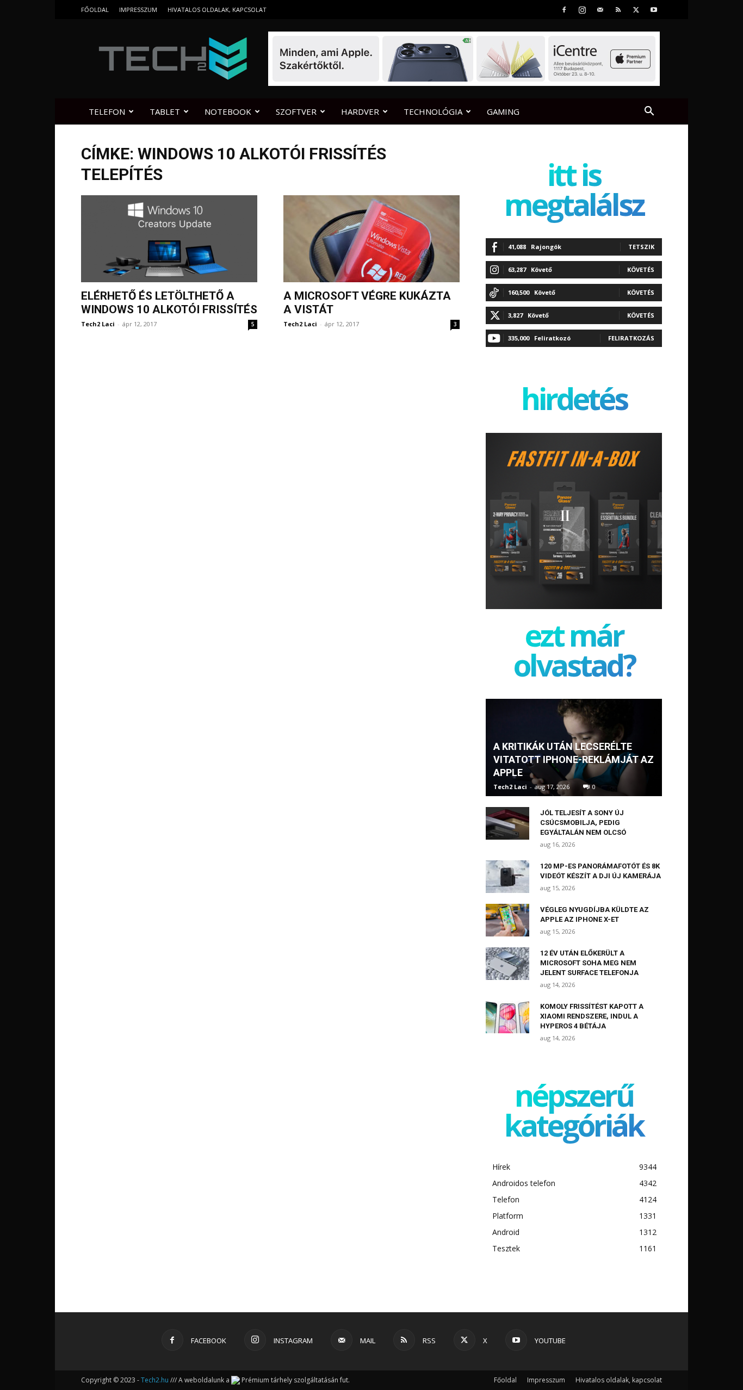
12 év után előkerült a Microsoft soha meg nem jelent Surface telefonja (589, 963)
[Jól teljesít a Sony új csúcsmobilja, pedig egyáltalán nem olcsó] (507, 823)
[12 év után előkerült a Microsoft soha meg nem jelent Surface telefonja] (507, 963)
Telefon (107, 111)
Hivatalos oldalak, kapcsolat (217, 9)
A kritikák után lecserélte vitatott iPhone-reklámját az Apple (573, 759)
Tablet (165, 111)
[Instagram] (582, 9)
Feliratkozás (631, 338)
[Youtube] (654, 9)
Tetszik (641, 247)
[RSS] (618, 9)
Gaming (503, 111)
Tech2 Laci (98, 324)
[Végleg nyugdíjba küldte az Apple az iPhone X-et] (507, 920)
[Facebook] (564, 9)
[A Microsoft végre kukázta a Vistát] (371, 238)
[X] (636, 9)
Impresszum (138, 9)
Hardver (360, 111)
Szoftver (296, 111)
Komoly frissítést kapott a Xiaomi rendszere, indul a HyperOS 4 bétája (591, 1016)
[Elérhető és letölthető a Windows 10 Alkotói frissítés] (169, 238)
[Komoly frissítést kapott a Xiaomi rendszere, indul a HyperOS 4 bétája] (507, 1017)
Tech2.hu (155, 1380)
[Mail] (600, 9)
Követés (640, 269)
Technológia (433, 111)
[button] (649, 112)
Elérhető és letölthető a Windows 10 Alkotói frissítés (169, 302)
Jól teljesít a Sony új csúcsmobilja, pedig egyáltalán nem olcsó (583, 822)
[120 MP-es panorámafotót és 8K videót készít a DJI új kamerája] (507, 876)
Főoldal (95, 9)
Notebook (228, 111)
